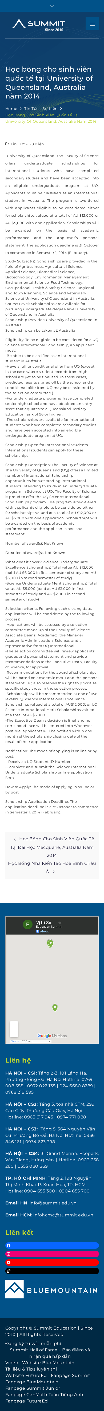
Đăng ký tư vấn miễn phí (33, 1343)
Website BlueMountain (48, 1362)
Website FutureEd (26, 1375)
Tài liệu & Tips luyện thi (31, 1369)
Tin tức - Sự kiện (27, 144)
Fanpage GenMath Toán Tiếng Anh (44, 1394)
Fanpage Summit (70, 1375)
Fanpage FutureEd (26, 1401)
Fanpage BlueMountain (32, 1381)
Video (11, 1362)
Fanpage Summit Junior (32, 1388)
